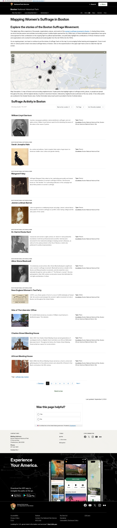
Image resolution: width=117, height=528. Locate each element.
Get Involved (44, 13)
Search (93, 4)
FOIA (12, 520)
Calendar (99, 13)
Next (77, 384)
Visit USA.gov (52, 524)
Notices (37, 515)
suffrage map (20, 377)
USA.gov (87, 515)
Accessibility (14, 515)
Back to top (58, 391)
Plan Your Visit (16, 13)
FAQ (61, 436)
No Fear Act (63, 515)
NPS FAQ (38, 520)
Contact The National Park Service (46, 518)
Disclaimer (63, 518)
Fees (105, 13)
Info (81, 13)
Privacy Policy (15, 518)
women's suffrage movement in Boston (77, 31)
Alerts (87, 13)
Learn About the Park (30, 13)
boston (26, 377)
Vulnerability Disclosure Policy (69, 520)
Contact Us (14, 450)
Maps (93, 13)
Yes (41, 414)
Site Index (63, 439)
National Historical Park (25, 9)
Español (62, 442)
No (41, 419)
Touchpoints (73, 425)
